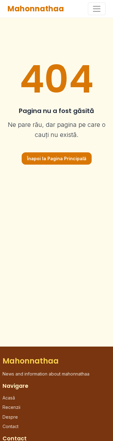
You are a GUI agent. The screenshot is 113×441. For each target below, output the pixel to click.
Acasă (9, 397)
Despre (10, 417)
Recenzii (11, 407)
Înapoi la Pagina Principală (56, 158)
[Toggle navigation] (96, 9)
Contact (11, 426)
